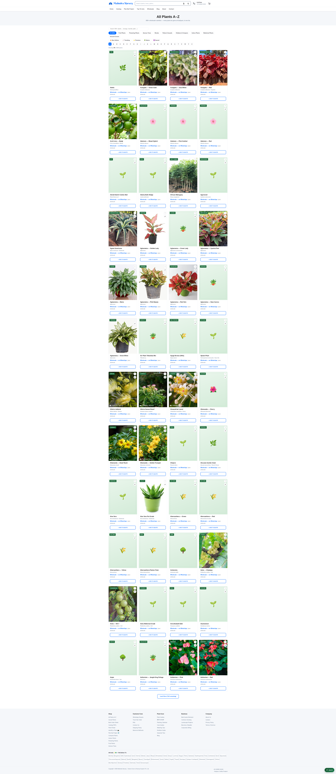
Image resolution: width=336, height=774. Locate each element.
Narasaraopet (144, 763)
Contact (171, 9)
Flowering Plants (134, 33)
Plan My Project (129, 9)
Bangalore (117, 756)
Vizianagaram (210, 759)
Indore (165, 756)
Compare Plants (113, 735)
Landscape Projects (187, 722)
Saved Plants (112, 720)
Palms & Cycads (167, 33)
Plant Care (160, 714)
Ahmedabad (158, 756)
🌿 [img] (122, 61)
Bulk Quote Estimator (187, 717)
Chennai (138, 756)
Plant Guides (160, 717)
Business (184, 714)
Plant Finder (111, 727)
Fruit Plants (122, 33)
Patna (186, 756)
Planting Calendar (162, 722)
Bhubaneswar (155, 759)
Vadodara (191, 756)
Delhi (122, 756)
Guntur (162, 759)
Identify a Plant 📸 (113, 730)
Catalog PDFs (112, 725)
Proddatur (126, 763)
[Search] (188, 3)
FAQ (134, 722)
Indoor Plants (196, 33)
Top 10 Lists (140, 9)
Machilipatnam (113, 763)
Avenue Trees (147, 33)
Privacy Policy (210, 722)
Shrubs (157, 33)
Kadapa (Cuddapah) (192, 759)
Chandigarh (147, 759)
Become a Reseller (186, 725)
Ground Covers (114, 36)
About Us (208, 717)
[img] (153, 68)
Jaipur (148, 756)
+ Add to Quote (122, 98)
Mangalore (135, 759)
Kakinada (132, 763)
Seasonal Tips (161, 733)
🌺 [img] (213, 383)
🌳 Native (147, 40)
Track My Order (137, 720)
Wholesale (150, 9)
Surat (133, 756)
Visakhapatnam (199, 756)
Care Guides (160, 725)
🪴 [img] (183, 222)
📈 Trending (126, 40)
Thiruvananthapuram (114, 759)
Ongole (171, 759)
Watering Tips (161, 727)
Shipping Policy (137, 727)
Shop (110, 714)
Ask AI (330, 770)
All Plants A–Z (112, 717)
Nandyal (120, 763)
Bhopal (153, 756)
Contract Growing (186, 720)
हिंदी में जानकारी (160, 720)
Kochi (217, 756)
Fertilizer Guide (161, 730)
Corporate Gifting (186, 727)
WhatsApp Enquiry (138, 717)
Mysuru (141, 759)
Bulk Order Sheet (113, 722)
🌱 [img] (122, 168)
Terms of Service (210, 725)
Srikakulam (202, 759)
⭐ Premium (136, 40)
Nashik (129, 759)
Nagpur (181, 756)
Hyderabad (127, 756)
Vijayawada (223, 756)
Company (209, 714)
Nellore (167, 759)
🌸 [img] (153, 115)
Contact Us (136, 725)
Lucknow (175, 756)
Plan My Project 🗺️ (113, 733)
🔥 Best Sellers (114, 40)
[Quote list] (209, 3)
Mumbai (111, 756)
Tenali (138, 763)
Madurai (123, 759)
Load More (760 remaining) (168, 696)
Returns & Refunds (138, 730)
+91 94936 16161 (218, 769)
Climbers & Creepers (182, 33)
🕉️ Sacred (156, 40)
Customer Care (138, 714)
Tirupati (176, 759)
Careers (208, 720)
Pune (205, 756)
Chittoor (217, 759)
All (110, 44)
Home (111, 9)
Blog (158, 9)
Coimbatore (211, 756)
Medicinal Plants (208, 33)
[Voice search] (184, 3)
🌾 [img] (183, 329)
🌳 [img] (183, 543)
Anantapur (183, 759)
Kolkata (143, 756)
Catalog (118, 9)
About (164, 9)
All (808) (112, 33)
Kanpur (170, 756)
